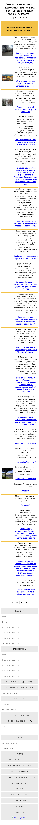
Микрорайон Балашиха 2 (25, 462)
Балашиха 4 (25, 491)
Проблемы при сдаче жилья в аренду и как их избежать (26, 257)
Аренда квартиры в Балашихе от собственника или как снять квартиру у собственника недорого (26, 420)
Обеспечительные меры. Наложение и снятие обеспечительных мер (26, 591)
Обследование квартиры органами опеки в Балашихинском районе (26, 83)
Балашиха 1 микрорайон (26, 478)
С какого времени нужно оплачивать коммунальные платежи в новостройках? (25, 223)
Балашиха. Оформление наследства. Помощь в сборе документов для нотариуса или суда (25, 285)
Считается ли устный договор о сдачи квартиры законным (25, 109)
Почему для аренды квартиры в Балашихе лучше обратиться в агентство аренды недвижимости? (25, 320)
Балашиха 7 (25, 505)
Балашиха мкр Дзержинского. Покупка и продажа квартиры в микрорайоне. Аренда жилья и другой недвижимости (25, 533)
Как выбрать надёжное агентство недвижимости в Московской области (26, 349)
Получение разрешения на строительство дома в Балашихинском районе (25, 142)
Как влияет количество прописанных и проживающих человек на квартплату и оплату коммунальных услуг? (25, 58)
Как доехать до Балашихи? (25, 443)
